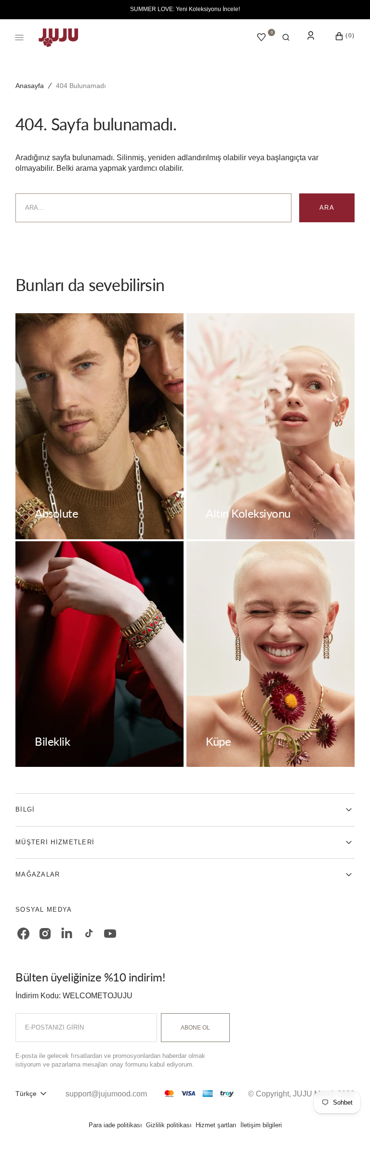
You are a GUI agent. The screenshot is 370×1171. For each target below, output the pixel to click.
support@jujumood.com (106, 1094)
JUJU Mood (313, 1094)
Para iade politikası (115, 1125)
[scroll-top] (347, 1148)
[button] (286, 37)
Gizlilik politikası (169, 1125)
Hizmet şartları (216, 1125)
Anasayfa (29, 85)
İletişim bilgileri (261, 1125)
